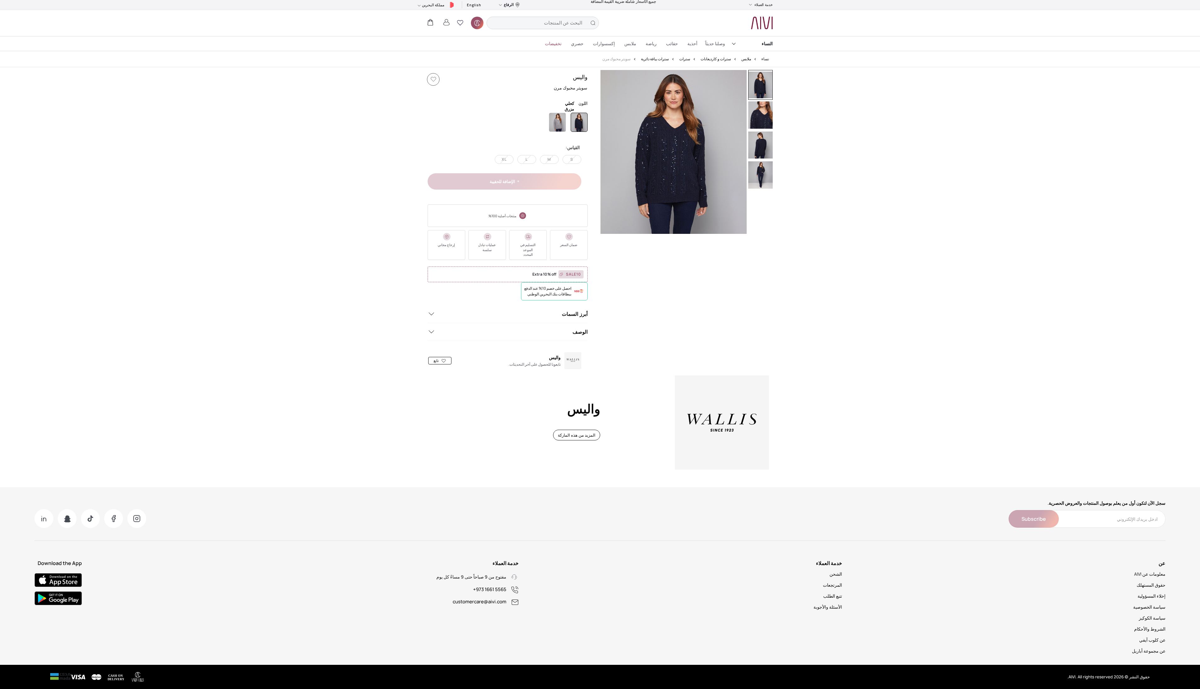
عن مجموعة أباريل (1148, 651)
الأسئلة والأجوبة (827, 607)
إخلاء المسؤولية (1151, 596)
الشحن (835, 574)
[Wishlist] (433, 79)
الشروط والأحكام (1149, 629)
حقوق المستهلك (1151, 585)
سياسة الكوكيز (1152, 618)
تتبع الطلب (832, 596)
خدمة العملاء (764, 5)
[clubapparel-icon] (477, 23)
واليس (580, 77)
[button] (460, 23)
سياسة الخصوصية (1149, 607)
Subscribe (1033, 518)
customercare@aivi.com (479, 601)
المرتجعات (832, 585)
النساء (767, 43)
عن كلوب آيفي (1152, 640)
